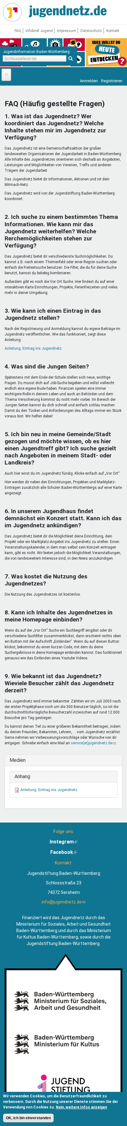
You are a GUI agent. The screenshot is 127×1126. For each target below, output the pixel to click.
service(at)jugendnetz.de (93, 743)
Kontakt (112, 31)
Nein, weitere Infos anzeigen (81, 1107)
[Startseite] (12, 12)
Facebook (63, 852)
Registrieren (111, 80)
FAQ (17, 31)
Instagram (63, 842)
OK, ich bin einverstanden (28, 1118)
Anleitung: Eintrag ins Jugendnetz (33, 348)
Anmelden (89, 80)
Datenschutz (91, 31)
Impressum (66, 31)
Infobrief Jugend (39, 31)
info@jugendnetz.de (63, 901)
